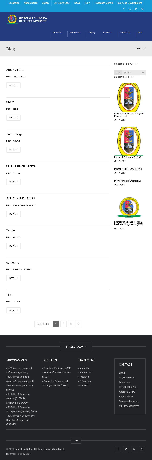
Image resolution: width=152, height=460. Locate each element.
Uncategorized (19, 77)
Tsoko (10, 230)
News (77, 2)
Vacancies (14, 2)
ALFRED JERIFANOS (20, 198)
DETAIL (13, 85)
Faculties (107, 32)
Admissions (75, 32)
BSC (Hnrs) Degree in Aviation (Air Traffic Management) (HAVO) (18, 398)
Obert (10, 102)
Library (92, 32)
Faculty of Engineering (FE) (57, 368)
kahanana (17, 269)
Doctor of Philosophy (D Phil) (127, 157)
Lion (9, 295)
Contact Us (125, 32)
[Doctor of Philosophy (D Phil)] (129, 141)
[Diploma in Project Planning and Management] (129, 97)
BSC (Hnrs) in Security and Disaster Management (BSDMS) (20, 420)
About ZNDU (14, 70)
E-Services (85, 381)
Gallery (45, 2)
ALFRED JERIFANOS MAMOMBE (24, 205)
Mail (140, 32)
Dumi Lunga (14, 134)
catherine (12, 262)
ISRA (87, 2)
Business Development (129, 2)
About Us (57, 32)
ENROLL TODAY (75, 346)
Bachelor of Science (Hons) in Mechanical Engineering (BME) (128, 223)
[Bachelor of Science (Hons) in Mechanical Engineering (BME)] (129, 206)
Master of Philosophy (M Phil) (128, 169)
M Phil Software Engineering (127, 181)
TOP (76, 440)
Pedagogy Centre (104, 2)
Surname (16, 141)
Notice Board (30, 2)
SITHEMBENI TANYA (21, 166)
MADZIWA (16, 173)
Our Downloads (62, 2)
